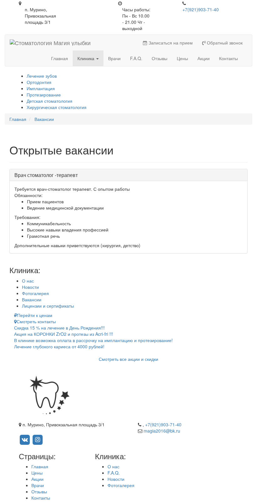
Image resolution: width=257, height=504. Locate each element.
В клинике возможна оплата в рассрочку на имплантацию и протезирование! (93, 340)
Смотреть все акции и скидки (128, 359)
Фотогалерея (35, 293)
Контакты (228, 58)
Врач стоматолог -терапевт (46, 175)
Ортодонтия (39, 82)
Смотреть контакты (36, 321)
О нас (28, 281)
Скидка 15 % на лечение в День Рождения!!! (59, 328)
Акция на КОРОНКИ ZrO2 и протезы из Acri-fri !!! (63, 334)
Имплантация (41, 88)
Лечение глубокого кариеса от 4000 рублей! (59, 346)
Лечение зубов (42, 76)
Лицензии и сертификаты (48, 306)
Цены (182, 58)
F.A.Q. (136, 58)
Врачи (114, 58)
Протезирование (44, 94)
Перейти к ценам (34, 315)
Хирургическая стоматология (57, 107)
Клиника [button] (86, 58)
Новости (30, 287)
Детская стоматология (49, 101)
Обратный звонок (224, 42)
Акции (203, 58)
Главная (59, 58)
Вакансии (31, 299)
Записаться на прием (170, 42)
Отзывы (159, 58)
